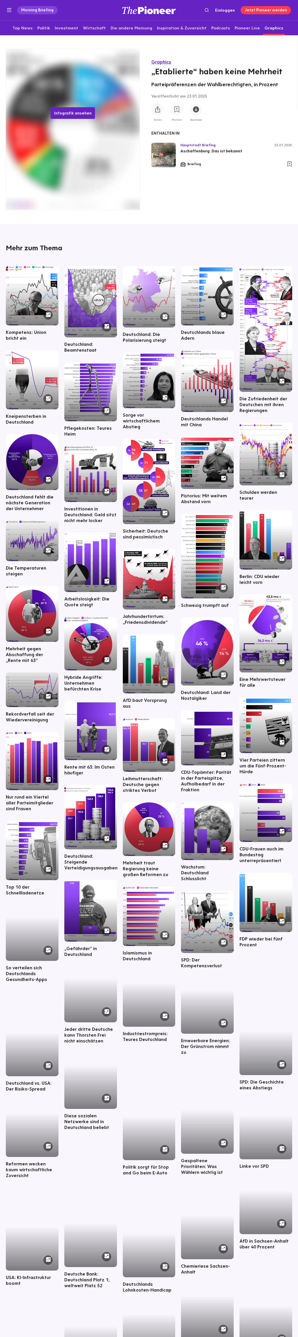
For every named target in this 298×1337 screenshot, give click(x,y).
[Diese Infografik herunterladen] (196, 109)
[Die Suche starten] (206, 10)
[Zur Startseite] (149, 10)
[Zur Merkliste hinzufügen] (177, 109)
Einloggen (225, 10)
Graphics (161, 62)
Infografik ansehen (73, 113)
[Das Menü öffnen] (9, 10)
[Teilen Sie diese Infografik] (157, 109)
